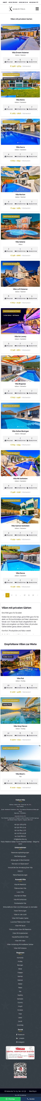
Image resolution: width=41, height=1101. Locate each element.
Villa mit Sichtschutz (20, 899)
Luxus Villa (20, 892)
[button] (38, 37)
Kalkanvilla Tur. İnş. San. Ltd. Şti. (16, 1091)
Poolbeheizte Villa (20, 903)
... (20, 595)
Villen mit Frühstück (20, 948)
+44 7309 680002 (20, 836)
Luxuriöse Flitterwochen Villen (20, 922)
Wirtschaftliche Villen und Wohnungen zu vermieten (20, 907)
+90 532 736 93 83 (12, 2)
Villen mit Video (20, 940)
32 (33, 595)
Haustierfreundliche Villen (20, 937)
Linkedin (21, 1038)
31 (29, 595)
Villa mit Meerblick (20, 884)
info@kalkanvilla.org (20, 839)
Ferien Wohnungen (20, 911)
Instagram (21, 1042)
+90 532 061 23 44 (23, 2)
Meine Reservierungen (20, 875)
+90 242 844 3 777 (33, 2)
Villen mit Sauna (20, 925)
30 (24, 595)
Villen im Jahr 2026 (20, 914)
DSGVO (20, 871)
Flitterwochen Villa (20, 888)
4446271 (5, 2)
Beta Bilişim (33, 1091)
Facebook (21, 1034)
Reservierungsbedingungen (20, 852)
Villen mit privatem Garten (20, 918)
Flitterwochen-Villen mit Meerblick (20, 929)
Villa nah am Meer (20, 896)
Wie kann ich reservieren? (20, 864)
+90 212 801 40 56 (20, 833)
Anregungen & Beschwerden (20, 860)
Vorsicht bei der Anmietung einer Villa (20, 867)
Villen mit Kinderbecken (20, 933)
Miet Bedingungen (20, 856)
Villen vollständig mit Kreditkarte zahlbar (20, 944)
